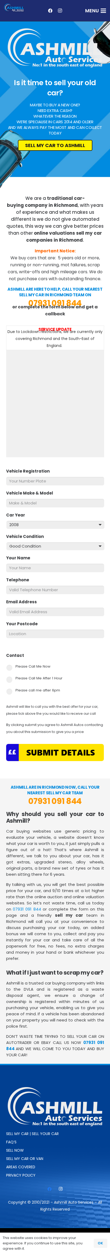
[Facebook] (50, 10)
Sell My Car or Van (24, 1158)
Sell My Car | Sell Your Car (32, 1133)
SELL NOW (15, 1150)
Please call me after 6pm (37, 690)
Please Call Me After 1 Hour (38, 678)
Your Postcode (24, 624)
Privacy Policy (21, 1175)
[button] (95, 10)
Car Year (17, 515)
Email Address (23, 602)
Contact (17, 655)
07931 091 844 (55, 303)
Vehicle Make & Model (31, 493)
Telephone (19, 580)
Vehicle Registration (30, 471)
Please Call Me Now (32, 666)
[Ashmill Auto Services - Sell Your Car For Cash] (14, 8)
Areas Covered (20, 1167)
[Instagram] (60, 10)
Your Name (20, 558)
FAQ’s (11, 1142)
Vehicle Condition (27, 536)
